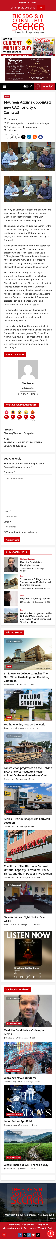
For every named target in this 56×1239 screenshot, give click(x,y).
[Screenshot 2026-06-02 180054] (28, 69)
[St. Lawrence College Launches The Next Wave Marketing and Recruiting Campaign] (28, 654)
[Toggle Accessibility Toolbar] (50, 1233)
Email (7, 521)
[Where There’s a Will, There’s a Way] (28, 1145)
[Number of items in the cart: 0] (41, 7)
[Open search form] (31, 86)
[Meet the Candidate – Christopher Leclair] (28, 1011)
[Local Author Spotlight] (28, 1101)
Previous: (19, 432)
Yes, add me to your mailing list (21, 532)
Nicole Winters (11, 1125)
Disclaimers (28, 1224)
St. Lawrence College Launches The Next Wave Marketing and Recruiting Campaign (11, 581)
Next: (23, 442)
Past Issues (30, 1228)
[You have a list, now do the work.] (28, 705)
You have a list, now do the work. (25, 724)
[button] (4, 86)
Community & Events (14, 1114)
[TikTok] (38, 1235)
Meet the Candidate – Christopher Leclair (11, 564)
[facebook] (20, 1235)
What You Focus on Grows (20, 1077)
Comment (9, 472)
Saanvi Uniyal (11, 1169)
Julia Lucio (10, 728)
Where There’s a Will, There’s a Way (26, 1164)
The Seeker (12, 119)
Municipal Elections (27, 559)
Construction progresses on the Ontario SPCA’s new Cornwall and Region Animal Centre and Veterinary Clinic (11, 615)
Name (7, 511)
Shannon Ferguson (13, 1082)
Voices (22, 595)
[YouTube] (33, 1235)
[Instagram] (29, 1235)
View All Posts (28, 393)
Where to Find (45, 1228)
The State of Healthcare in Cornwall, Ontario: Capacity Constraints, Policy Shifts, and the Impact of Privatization (28, 870)
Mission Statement (12, 1228)
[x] (25, 1235)
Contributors (13, 1224)
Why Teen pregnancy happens (11, 598)
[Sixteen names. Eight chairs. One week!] (28, 897)
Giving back (42, 1224)
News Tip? (48, 86)
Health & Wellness (13, 1071)
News (7, 96)
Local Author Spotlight (18, 1121)
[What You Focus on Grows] (28, 1058)
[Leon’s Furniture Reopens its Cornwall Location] (28, 799)
